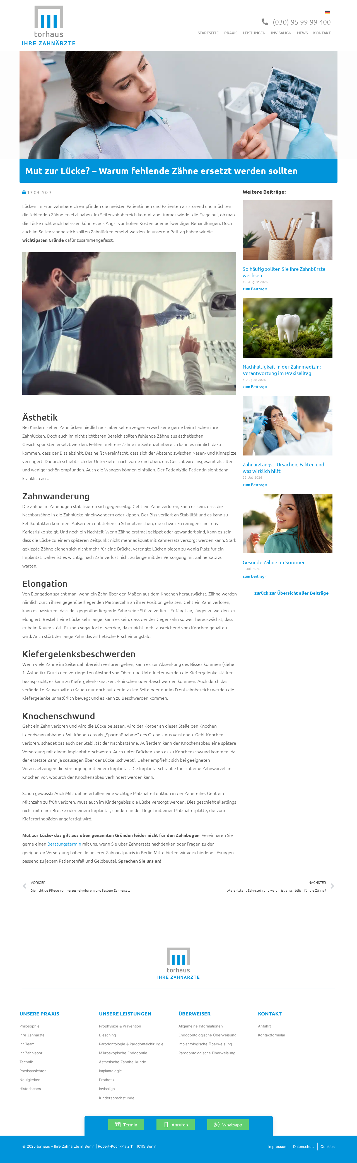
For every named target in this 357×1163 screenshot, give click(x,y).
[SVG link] (48, 25)
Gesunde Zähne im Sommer (274, 562)
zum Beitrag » (255, 288)
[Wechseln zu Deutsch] (327, 12)
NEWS (302, 32)
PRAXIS (230, 32)
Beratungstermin (64, 844)
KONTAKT (322, 32)
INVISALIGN (281, 32)
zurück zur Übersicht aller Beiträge (291, 593)
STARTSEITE (208, 32)
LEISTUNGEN (254, 32)
